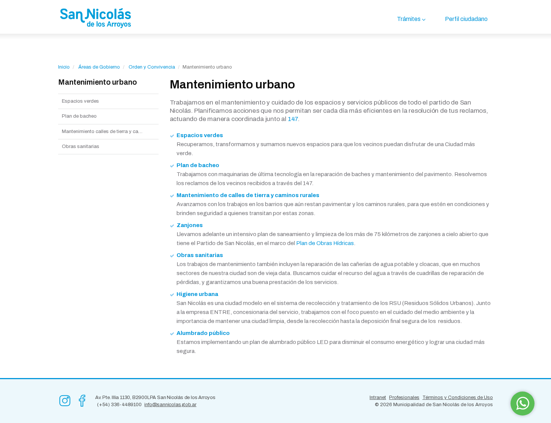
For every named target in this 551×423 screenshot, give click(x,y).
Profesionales (404, 397)
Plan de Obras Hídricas (325, 243)
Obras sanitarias (80, 146)
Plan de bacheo (79, 116)
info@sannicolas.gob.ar (170, 404)
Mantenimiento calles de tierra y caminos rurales (110, 131)
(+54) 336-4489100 (119, 404)
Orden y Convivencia (152, 67)
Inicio (64, 67)
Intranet (378, 397)
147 (293, 119)
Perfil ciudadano (466, 19)
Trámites (409, 19)
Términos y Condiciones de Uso (457, 397)
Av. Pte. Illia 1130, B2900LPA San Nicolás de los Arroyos (155, 397)
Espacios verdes (80, 101)
